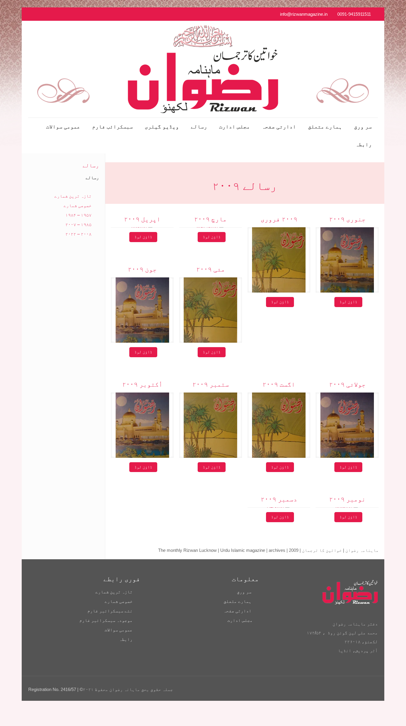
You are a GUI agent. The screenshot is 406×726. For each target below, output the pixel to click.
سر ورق (244, 591)
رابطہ (126, 639)
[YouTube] (31, 14)
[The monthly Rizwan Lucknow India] (203, 69)
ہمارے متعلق (237, 601)
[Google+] (47, 14)
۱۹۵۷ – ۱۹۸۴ (78, 214)
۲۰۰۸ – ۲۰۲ (78, 233)
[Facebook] (55, 14)
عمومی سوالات (119, 629)
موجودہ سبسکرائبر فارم (106, 620)
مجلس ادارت (240, 620)
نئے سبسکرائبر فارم (110, 610)
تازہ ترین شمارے (73, 195)
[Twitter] (39, 14)
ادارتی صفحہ (237, 610)
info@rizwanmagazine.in (304, 14)
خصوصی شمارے (78, 205)
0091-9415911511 (354, 14)
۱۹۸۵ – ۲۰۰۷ (78, 224)
